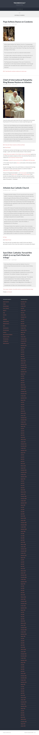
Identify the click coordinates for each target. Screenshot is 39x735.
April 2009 (22, 513)
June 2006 (22, 588)
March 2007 (23, 568)
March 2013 (23, 411)
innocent (21, 172)
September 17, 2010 (7, 84)
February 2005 (23, 623)
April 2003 (22, 671)
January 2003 (23, 673)
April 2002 (22, 693)
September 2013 (24, 397)
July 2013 (22, 402)
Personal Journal (6, 330)
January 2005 (23, 625)
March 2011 (23, 463)
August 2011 (23, 452)
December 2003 (23, 653)
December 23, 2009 (6, 190)
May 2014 (22, 380)
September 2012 (24, 424)
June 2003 (22, 666)
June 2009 (22, 509)
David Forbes (7, 147)
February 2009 (23, 518)
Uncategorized (5, 341)
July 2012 (22, 428)
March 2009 (23, 516)
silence (18, 162)
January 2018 (23, 314)
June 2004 (22, 640)
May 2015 (22, 354)
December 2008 (23, 522)
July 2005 (22, 612)
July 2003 (22, 664)
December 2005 (23, 601)
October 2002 (23, 680)
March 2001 (23, 717)
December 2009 (23, 496)
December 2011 (23, 443)
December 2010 (23, 470)
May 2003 (22, 669)
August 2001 (23, 708)
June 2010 (22, 483)
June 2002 (22, 688)
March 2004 (23, 647)
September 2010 (24, 476)
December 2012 (23, 417)
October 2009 (23, 500)
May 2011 (22, 459)
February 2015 (23, 360)
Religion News (8, 239)
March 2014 (23, 384)
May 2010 (22, 485)
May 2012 (22, 432)
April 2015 (22, 356)
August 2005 (23, 610)
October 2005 (23, 605)
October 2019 (23, 306)
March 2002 (23, 695)
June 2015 (22, 352)
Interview (4, 314)
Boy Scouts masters (26, 174)
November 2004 (23, 629)
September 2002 (24, 682)
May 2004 (22, 642)
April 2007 (22, 566)
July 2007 (22, 559)
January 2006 (23, 599)
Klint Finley (14, 24)
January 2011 (23, 467)
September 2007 (24, 555)
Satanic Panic (14, 174)
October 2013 (23, 395)
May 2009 (22, 511)
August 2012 (23, 426)
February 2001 (23, 719)
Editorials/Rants (6, 306)
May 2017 (22, 321)
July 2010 (22, 481)
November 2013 (23, 393)
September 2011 (24, 450)
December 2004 (23, 627)
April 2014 (22, 382)
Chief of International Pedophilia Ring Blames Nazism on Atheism (17, 81)
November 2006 (23, 577)
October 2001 (23, 704)
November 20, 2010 (7, 24)
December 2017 (23, 317)
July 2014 (22, 376)
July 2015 (22, 349)
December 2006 (23, 575)
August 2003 (23, 662)
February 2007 (23, 570)
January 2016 (23, 336)
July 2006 (22, 586)
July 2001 (22, 710)
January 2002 (23, 699)
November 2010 (23, 472)
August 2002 (23, 684)
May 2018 (22, 312)
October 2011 (23, 448)
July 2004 (22, 638)
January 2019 (23, 310)
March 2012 (23, 437)
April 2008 (22, 540)
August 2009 (23, 505)
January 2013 (23, 415)
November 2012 (23, 419)
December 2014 (23, 365)
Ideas (4, 312)
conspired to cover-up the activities (15, 160)
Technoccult (19, 3)
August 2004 (23, 636)
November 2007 (23, 551)
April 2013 (22, 408)
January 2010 (23, 494)
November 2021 (23, 301)
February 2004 (23, 649)
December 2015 (23, 338)
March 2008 (23, 542)
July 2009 (22, 507)
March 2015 (23, 358)
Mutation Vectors (6, 323)
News (4, 325)
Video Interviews (6, 343)
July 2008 (22, 533)
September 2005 (24, 607)
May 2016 (22, 334)
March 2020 (23, 303)
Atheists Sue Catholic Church (16, 188)
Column (4, 303)
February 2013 (23, 413)
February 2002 (23, 697)
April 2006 (22, 592)
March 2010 (23, 489)
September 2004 (24, 634)
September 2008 (24, 529)
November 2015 (23, 341)
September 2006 (24, 581)
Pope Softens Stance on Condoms (18, 21)
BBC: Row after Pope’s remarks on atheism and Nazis (14, 144)
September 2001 (24, 706)
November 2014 (23, 367)
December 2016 (23, 325)
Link (4, 317)
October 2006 (23, 579)
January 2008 (23, 546)
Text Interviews (5, 338)
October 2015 (23, 343)
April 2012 (22, 435)
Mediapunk (5, 319)
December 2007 (23, 548)
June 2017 (22, 319)
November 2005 (23, 603)
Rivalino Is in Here (6, 336)
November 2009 (23, 498)
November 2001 (23, 701)
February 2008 (23, 544)
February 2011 (23, 465)
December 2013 (23, 391)
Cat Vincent (9, 291)
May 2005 (22, 616)
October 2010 (23, 474)
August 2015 (23, 347)
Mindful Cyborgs (6, 321)
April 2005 (22, 618)
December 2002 (23, 675)
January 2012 (23, 441)
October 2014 (23, 369)
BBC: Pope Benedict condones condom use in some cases (14, 71)
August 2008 (23, 531)
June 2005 (22, 614)
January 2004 (23, 651)
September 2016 (24, 330)
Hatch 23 (4, 310)
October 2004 (23, 631)
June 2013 (22, 404)
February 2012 (23, 439)
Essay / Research (6, 308)
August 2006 (23, 583)
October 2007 (23, 553)
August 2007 (23, 557)
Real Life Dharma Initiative (7, 334)
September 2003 (24, 660)
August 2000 (23, 723)
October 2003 (23, 658)
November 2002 (23, 677)
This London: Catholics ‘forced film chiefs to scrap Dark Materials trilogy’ (18, 289)
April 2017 (22, 323)
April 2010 (22, 487)
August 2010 (23, 478)
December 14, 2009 (6, 259)
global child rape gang (30, 160)
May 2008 (22, 537)
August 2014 (23, 373)
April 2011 (22, 461)
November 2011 (23, 446)
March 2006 (23, 594)
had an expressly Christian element (15, 157)
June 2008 (22, 535)
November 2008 (23, 524)
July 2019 (22, 308)
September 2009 (24, 502)
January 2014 (23, 389)
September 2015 (24, 345)
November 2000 (23, 721)
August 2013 (23, 400)
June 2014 (22, 378)
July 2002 (22, 686)
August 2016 (23, 332)
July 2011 (22, 454)
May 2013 (22, 406)
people (25, 172)
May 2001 (22, 712)
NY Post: (5, 237)
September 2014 (24, 371)
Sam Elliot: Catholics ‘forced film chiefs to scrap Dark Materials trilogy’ (17, 255)
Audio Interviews (6, 301)
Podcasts (4, 332)
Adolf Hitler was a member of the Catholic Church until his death (17, 154)
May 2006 (22, 590)
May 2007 (22, 564)
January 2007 (23, 572)
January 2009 (23, 520)
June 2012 (22, 430)
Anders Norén (30, 732)
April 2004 (22, 645)
